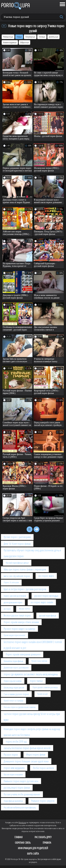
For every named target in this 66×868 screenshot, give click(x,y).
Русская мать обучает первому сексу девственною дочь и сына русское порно (32, 553)
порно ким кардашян (14, 768)
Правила (47, 842)
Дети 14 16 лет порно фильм (17, 543)
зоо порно (7, 608)
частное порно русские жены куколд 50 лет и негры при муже (32, 717)
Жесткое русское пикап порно (17, 615)
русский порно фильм (47, 615)
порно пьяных (36, 681)
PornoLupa (22, 822)
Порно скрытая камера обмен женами (21, 622)
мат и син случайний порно (17, 576)
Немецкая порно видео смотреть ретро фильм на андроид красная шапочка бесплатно (32, 732)
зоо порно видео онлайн (41, 602)
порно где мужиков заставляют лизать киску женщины (31, 674)
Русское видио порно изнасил (14, 635)
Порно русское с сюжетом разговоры (45, 687)
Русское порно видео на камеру (19, 629)
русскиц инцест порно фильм (17, 787)
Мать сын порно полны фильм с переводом (25, 569)
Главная (18, 837)
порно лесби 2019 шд (16, 741)
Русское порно (11, 755)
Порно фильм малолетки (13, 801)
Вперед (36, 529)
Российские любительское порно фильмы (20, 807)
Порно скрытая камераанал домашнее (23, 654)
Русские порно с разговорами (17, 537)
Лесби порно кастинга (43, 768)
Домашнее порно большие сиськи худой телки (26, 761)
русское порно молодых (46, 596)
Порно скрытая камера (13, 681)
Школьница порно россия (14, 687)
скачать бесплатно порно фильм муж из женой (27, 748)
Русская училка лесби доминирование (22, 794)
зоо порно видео (46, 576)
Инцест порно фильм (35, 754)
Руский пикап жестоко (39, 661)
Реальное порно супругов (42, 801)
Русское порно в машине (13, 774)
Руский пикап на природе (13, 700)
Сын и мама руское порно (16, 694)
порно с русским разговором (15, 595)
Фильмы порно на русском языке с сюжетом (20, 707)
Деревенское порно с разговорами (16, 667)
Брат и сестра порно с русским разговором (25, 589)
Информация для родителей (33, 848)
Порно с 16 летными (11, 582)
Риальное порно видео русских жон (21, 781)
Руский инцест (42, 694)
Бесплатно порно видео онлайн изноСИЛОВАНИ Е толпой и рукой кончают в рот (33, 645)
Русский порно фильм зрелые (17, 562)
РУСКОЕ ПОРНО (24, 608)
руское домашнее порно (13, 602)
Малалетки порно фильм (13, 661)
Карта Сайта (33, 853)
